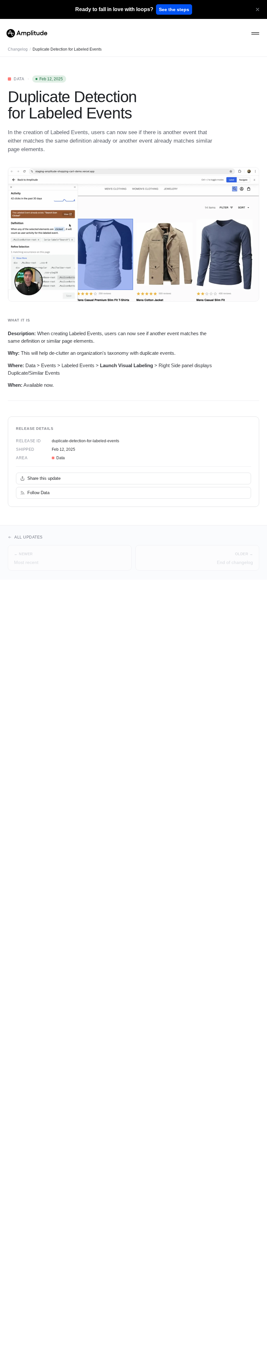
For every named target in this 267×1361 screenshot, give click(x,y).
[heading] (114, 9)
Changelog (18, 49)
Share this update (44, 478)
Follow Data (38, 492)
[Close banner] (257, 9)
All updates (28, 537)
